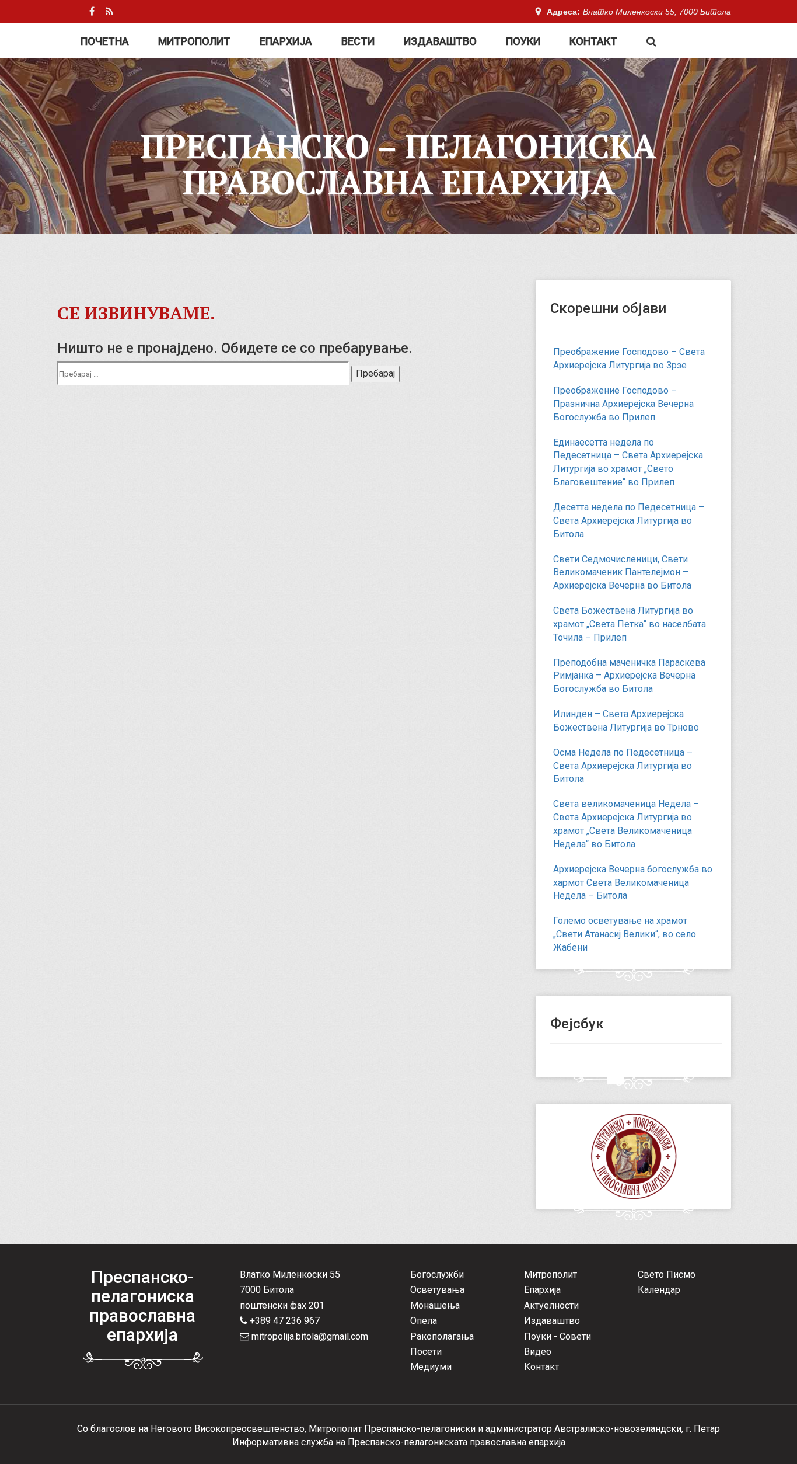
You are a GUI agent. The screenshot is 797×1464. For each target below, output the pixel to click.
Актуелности (551, 1305)
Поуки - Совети (557, 1336)
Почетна (105, 41)
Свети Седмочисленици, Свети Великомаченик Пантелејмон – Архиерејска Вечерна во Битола (622, 573)
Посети (426, 1351)
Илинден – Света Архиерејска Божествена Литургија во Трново (626, 720)
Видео (537, 1351)
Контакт (593, 41)
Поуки (523, 41)
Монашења (435, 1305)
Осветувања (437, 1289)
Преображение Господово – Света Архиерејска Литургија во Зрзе (629, 358)
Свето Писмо (666, 1274)
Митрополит (194, 41)
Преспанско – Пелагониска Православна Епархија (398, 164)
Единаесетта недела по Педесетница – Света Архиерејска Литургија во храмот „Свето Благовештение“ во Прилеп (628, 462)
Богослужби (437, 1274)
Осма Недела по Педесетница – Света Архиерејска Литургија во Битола (623, 766)
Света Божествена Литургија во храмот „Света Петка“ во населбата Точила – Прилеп (629, 624)
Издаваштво (440, 41)
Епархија (286, 41)
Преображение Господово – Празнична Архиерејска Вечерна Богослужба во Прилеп (623, 404)
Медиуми (431, 1366)
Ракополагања (442, 1336)
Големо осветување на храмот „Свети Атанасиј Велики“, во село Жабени (624, 934)
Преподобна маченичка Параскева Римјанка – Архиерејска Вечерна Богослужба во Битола (629, 676)
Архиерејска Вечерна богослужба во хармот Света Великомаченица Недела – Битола (632, 883)
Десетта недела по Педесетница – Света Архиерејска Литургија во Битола (628, 521)
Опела (423, 1320)
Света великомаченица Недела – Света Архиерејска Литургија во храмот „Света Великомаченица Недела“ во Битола (626, 824)
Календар (659, 1289)
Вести (358, 41)
